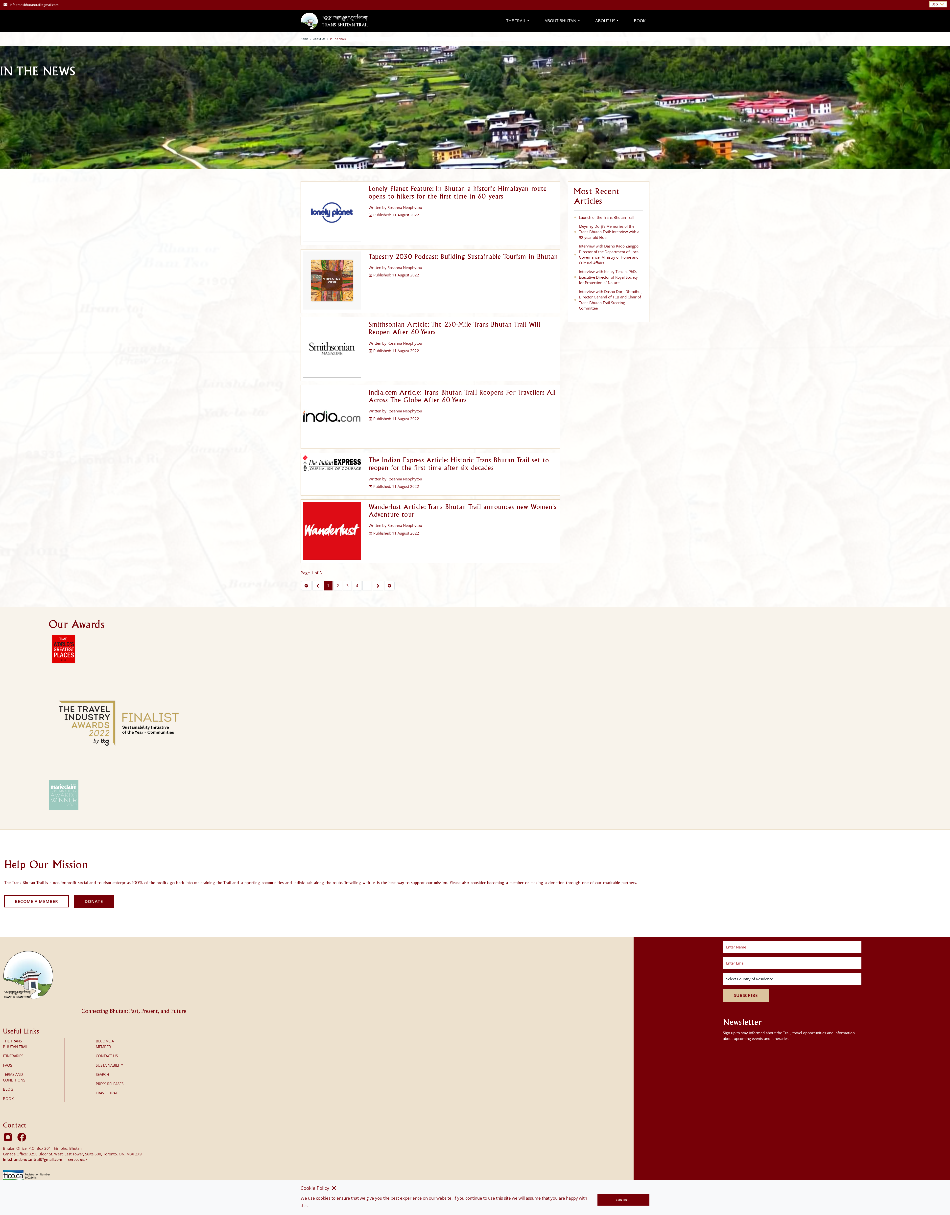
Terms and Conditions (14, 1077)
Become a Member (36, 901)
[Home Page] (334, 20)
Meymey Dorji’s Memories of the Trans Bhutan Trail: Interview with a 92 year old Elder (609, 232)
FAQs (7, 1065)
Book (639, 20)
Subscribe (746, 995)
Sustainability (109, 1065)
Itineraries (13, 1055)
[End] (389, 585)
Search (102, 1074)
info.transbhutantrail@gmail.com (34, 4)
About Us (605, 20)
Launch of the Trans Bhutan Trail (606, 217)
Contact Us (107, 1055)
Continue (623, 1200)
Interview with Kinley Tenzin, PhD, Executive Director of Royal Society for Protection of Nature (608, 277)
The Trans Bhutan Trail (15, 1043)
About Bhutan (560, 20)
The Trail (516, 20)
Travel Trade (108, 1092)
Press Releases (109, 1083)
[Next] (378, 585)
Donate (94, 901)
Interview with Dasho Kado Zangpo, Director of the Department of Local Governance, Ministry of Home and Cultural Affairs (609, 254)
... (367, 585)
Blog (8, 1089)
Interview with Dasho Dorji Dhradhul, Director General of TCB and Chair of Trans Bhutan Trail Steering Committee (610, 300)
